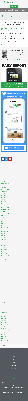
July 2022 (3, 265)
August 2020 (4, 312)
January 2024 (4, 229)
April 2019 (3, 336)
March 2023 (4, 249)
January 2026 (4, 181)
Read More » (4, 44)
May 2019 (3, 334)
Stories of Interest (16, 29)
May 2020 (3, 318)
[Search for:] (14, 345)
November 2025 (5, 185)
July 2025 (3, 193)
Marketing (9, 29)
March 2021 (4, 298)
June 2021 (3, 292)
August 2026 (4, 167)
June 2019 (3, 332)
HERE (18, 59)
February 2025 (4, 203)
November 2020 (5, 306)
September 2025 (5, 189)
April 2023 (3, 247)
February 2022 (4, 275)
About (14, 371)
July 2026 (3, 169)
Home (14, 356)
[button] (14, 6)
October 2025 (4, 187)
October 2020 (4, 308)
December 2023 (5, 231)
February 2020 (4, 324)
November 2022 (5, 257)
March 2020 (4, 322)
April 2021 (3, 296)
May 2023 (3, 245)
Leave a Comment (5, 27)
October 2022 (4, 259)
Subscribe (14, 359)
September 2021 (5, 286)
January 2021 (4, 302)
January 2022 (4, 277)
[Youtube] (10, 159)
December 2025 (5, 183)
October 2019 (4, 328)
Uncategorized (4, 30)
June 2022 (3, 267)
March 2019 (4, 338)
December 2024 (5, 207)
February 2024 (4, 227)
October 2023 (4, 235)
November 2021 (4, 281)
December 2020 (5, 304)
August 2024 (4, 215)
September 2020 (5, 310)
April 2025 (3, 199)
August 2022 (4, 263)
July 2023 (3, 241)
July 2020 (3, 314)
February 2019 (4, 340)
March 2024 (4, 225)
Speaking (14, 365)
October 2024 (4, 211)
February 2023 (4, 251)
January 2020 (4, 326)
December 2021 (4, 279)
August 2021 (4, 287)
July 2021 (3, 290)
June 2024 (3, 219)
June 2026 (3, 171)
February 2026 (4, 179)
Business (20, 27)
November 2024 (5, 209)
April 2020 (3, 320)
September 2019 (5, 330)
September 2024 (5, 213)
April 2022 (3, 271)
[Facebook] (3, 159)
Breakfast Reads (14, 27)
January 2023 (4, 253)
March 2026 (4, 177)
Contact (14, 374)
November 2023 (5, 233)
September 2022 (5, 261)
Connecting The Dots (6, 28)
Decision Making (15, 28)
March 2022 (4, 273)
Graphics (14, 368)
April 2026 (3, 175)
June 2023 (3, 243)
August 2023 (4, 239)
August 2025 (4, 191)
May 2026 (3, 173)
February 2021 (4, 300)
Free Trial (14, 362)
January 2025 (4, 205)
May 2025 (3, 197)
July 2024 (3, 217)
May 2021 (3, 294)
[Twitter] (6, 159)
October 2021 (4, 283)
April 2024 (3, 223)
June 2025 (3, 195)
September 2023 (5, 237)
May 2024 (3, 221)
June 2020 (3, 316)
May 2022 (3, 269)
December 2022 (5, 255)
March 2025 (4, 201)
